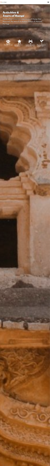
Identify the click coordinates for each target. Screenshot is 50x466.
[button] (48, 2)
